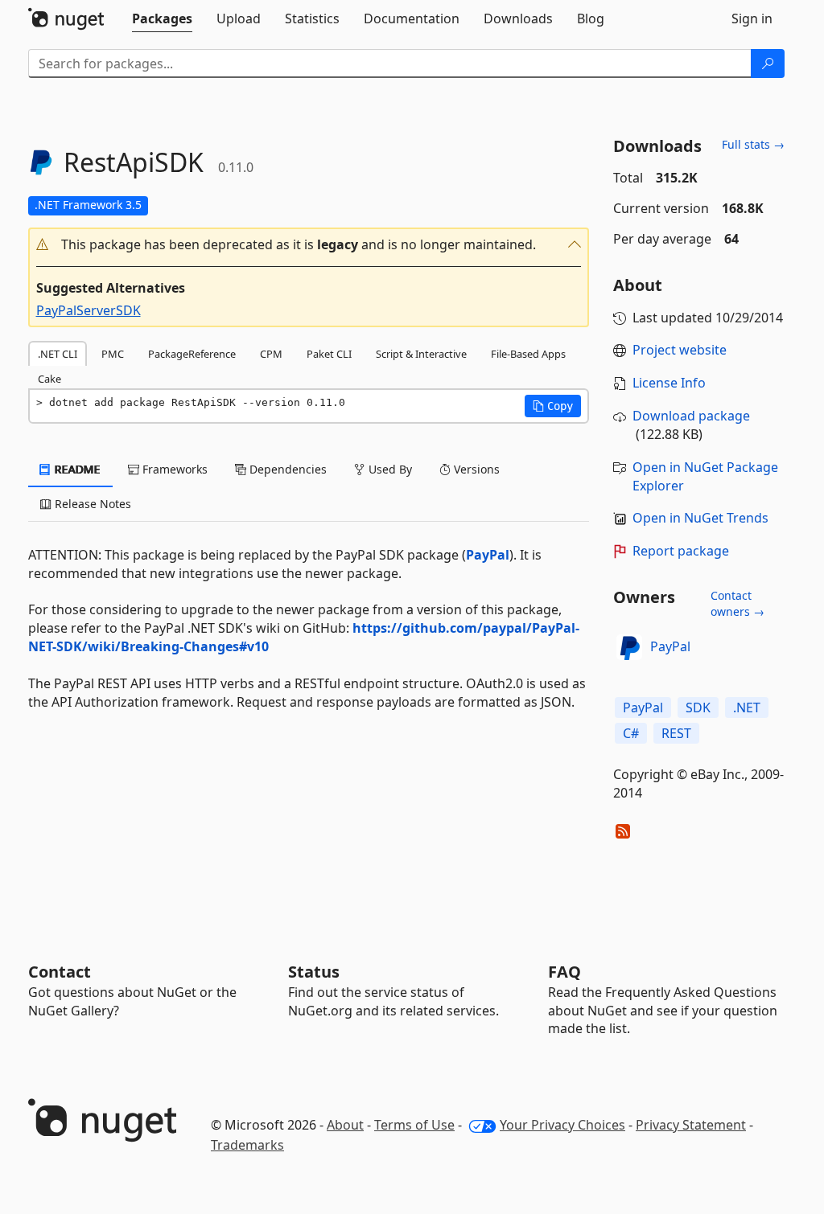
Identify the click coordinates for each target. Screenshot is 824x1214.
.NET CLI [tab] (57, 354)
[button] (309, 245)
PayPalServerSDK (88, 310)
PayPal (487, 555)
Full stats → (753, 144)
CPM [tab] (271, 354)
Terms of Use (414, 1125)
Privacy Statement (691, 1125)
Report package (680, 551)
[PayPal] (629, 647)
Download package (691, 415)
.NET (746, 707)
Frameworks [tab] (173, 469)
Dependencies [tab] (286, 469)
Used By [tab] (388, 469)
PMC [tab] (112, 354)
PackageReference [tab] (192, 354)
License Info (669, 383)
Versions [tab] (475, 469)
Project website (679, 350)
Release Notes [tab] (91, 503)
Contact (59, 971)
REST (676, 733)
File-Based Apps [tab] (528, 354)
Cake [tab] (49, 378)
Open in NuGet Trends (700, 518)
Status (314, 971)
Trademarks (247, 1145)
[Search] (768, 63)
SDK (698, 707)
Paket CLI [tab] (329, 354)
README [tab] (76, 469)
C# (631, 733)
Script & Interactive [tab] (421, 354)
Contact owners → (737, 603)
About (345, 1125)
